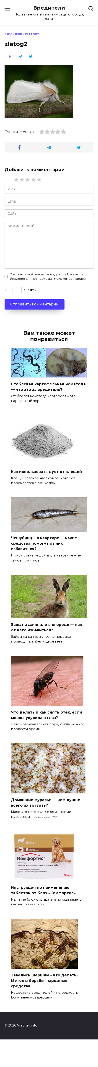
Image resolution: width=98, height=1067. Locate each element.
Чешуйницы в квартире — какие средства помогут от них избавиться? (44, 543)
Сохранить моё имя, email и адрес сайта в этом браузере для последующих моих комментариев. (48, 276)
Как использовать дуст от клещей (46, 471)
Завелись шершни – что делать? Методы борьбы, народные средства (44, 980)
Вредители (49, 8)
